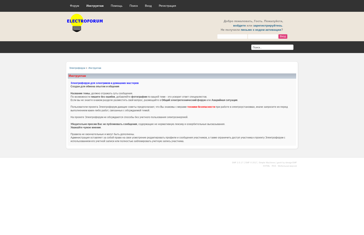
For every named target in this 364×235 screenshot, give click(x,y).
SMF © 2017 (251, 162)
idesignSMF (291, 162)
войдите (239, 25)
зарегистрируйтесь (267, 25)
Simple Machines (267, 162)
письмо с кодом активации (261, 29)
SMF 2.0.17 (237, 162)
